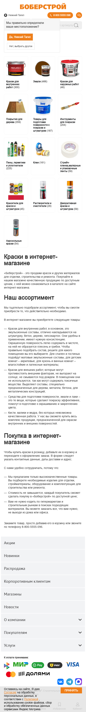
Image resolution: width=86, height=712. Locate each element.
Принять (71, 690)
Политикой (31, 699)
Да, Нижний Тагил (20, 36)
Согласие (10, 692)
